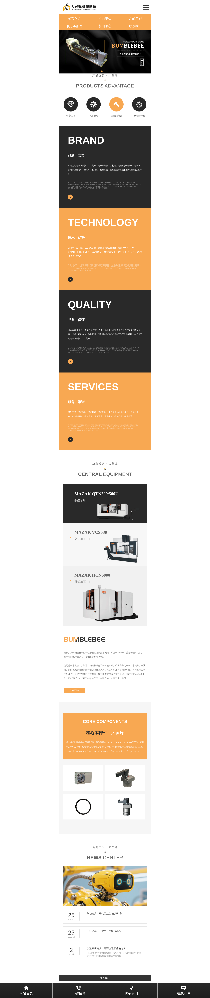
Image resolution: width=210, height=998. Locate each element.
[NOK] (83, 806)
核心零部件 (74, 26)
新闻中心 (105, 26)
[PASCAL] (125, 806)
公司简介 (74, 18)
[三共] (83, 778)
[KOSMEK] (125, 778)
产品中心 (105, 18)
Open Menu (146, 7)
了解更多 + (74, 690)
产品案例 (135, 18)
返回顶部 (105, 978)
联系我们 (135, 26)
